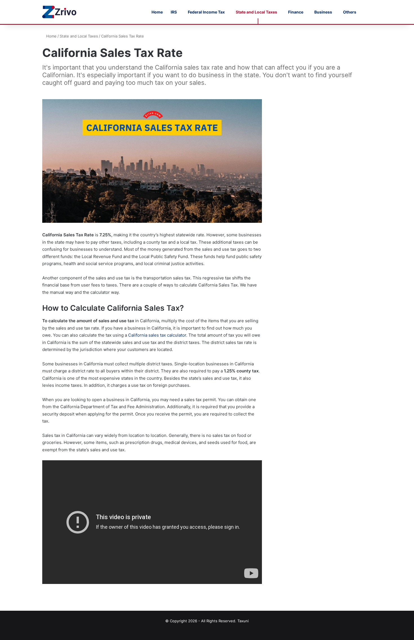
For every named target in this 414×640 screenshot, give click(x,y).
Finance (295, 12)
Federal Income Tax (206, 12)
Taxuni (243, 621)
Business (323, 12)
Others (349, 12)
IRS (174, 12)
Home (157, 12)
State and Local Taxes (256, 12)
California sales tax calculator (157, 335)
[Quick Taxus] (59, 12)
